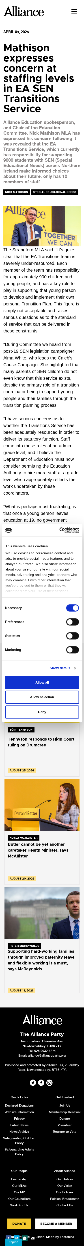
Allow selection (42, 697)
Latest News (19, 1125)
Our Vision (64, 1185)
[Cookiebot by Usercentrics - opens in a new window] (60, 530)
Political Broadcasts (64, 1199)
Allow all (42, 682)
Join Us (64, 1105)
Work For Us (19, 1205)
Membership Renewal (64, 1112)
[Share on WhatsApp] (25, 1238)
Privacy (19, 1118)
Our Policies (64, 1192)
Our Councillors (19, 1199)
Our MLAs (19, 1185)
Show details (60, 668)
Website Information (19, 1112)
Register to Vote (64, 1131)
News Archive (19, 1131)
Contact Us (64, 1205)
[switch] (72, 621)
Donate (64, 1118)
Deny (42, 712)
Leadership (19, 1179)
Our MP (19, 1192)
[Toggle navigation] (74, 11)
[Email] (33, 1238)
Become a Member (56, 1224)
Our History (64, 1179)
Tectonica (67, 1237)
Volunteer (65, 1125)
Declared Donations (19, 1105)
